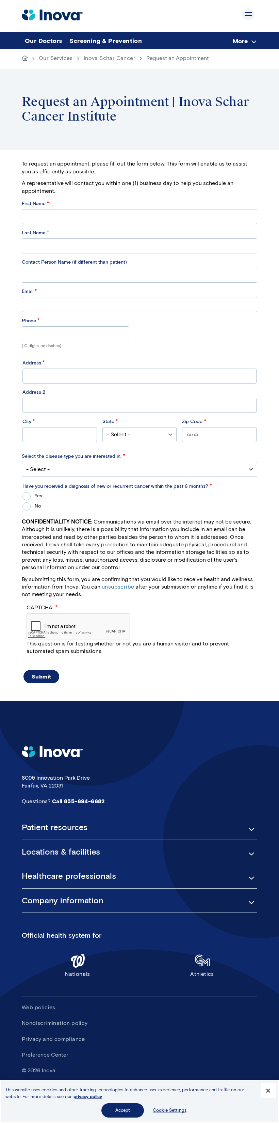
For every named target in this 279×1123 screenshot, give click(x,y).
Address (31, 363)
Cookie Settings (169, 1110)
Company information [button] (62, 900)
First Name (34, 203)
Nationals (77, 974)
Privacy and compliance (53, 1039)
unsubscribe (118, 586)
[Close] (268, 1090)
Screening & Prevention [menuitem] (105, 41)
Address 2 (33, 392)
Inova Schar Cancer (109, 58)
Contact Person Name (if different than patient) (74, 262)
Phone (29, 321)
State (108, 421)
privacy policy (87, 1096)
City (26, 421)
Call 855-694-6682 (78, 801)
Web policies (38, 1007)
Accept (122, 1110)
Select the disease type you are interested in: (71, 456)
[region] (139, 1101)
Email (27, 291)
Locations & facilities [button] (61, 852)
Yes (38, 496)
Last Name (34, 233)
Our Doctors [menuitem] (43, 41)
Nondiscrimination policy (55, 1023)
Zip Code (192, 421)
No (38, 506)
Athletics (202, 974)
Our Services (56, 58)
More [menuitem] (240, 41)
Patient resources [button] (54, 827)
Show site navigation (248, 14)
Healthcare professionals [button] (69, 876)
